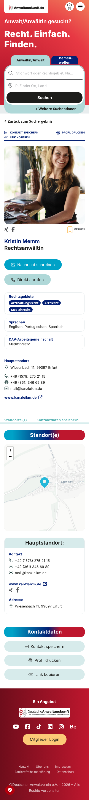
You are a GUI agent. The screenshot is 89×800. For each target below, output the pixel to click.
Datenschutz (66, 772)
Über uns (42, 766)
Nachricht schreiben (36, 264)
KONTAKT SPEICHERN (24, 132)
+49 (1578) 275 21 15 (27, 376)
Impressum (63, 766)
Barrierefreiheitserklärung (32, 772)
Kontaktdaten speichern (58, 420)
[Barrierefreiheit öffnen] (69, 6)
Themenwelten (65, 60)
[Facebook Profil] (13, 229)
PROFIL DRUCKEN (73, 132)
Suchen (44, 97)
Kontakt (24, 766)
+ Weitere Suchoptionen (55, 109)
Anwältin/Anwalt (30, 60)
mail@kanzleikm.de (26, 388)
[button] (44, 482)
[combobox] (44, 73)
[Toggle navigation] (80, 6)
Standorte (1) (15, 420)
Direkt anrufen (30, 279)
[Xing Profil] (6, 229)
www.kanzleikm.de (20, 397)
